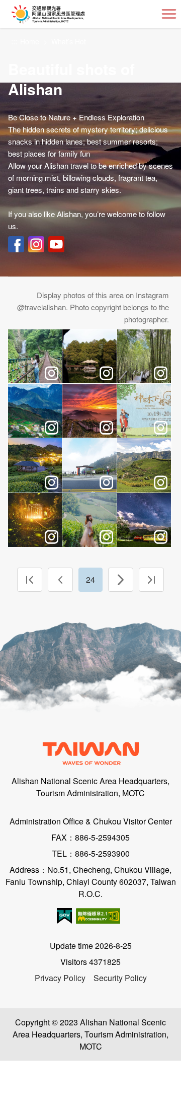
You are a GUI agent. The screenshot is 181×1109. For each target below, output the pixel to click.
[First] (29, 580)
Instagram (36, 244)
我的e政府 (64, 916)
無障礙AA (98, 916)
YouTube (56, 244)
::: (14, 41)
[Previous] (60, 580)
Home (29, 41)
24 (90, 579)
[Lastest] (151, 580)
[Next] (120, 580)
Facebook (16, 244)
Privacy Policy (60, 978)
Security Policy (120, 978)
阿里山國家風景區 (64, 14)
